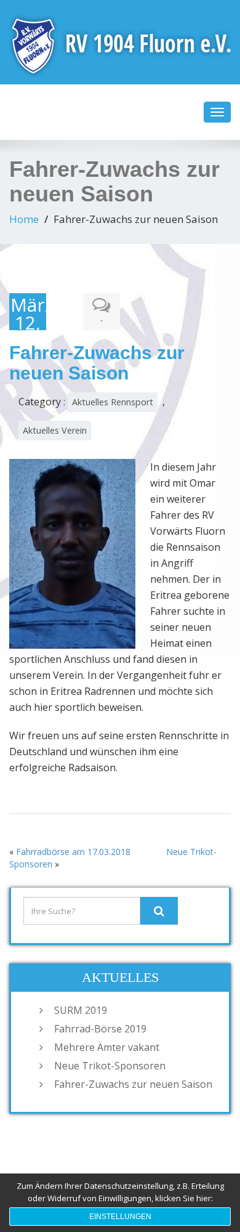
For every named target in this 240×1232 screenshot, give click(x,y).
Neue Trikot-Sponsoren (110, 1066)
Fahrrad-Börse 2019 (100, 1029)
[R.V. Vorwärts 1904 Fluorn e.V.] (120, 43)
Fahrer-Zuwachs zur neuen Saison (133, 1084)
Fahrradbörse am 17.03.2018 (73, 851)
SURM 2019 (80, 1010)
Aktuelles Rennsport (112, 402)
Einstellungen (120, 1216)
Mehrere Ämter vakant (106, 1047)
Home (24, 219)
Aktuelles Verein (55, 430)
